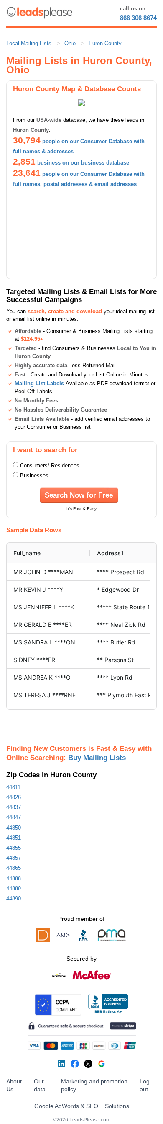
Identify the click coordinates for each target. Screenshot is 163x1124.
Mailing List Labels (39, 383)
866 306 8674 (138, 17)
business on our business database (83, 163)
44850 (13, 828)
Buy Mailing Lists (97, 757)
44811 (13, 787)
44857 (13, 858)
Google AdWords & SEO (66, 1106)
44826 (13, 797)
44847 (13, 817)
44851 (13, 838)
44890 (13, 898)
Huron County (105, 43)
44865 (13, 868)
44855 (13, 848)
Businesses (34, 475)
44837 (13, 807)
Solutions (117, 1106)
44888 (13, 878)
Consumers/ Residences (49, 465)
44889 (13, 888)
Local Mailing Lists (28, 43)
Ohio (70, 43)
